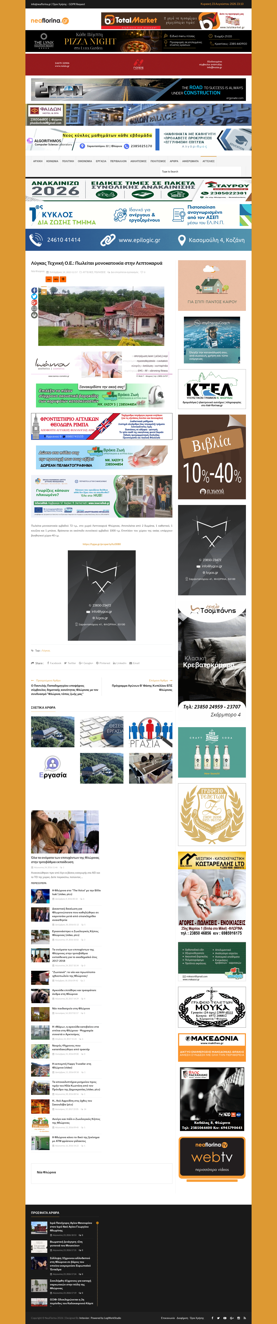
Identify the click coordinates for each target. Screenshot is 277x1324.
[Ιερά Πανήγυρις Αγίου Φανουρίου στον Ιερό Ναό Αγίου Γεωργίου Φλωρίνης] (39, 1228)
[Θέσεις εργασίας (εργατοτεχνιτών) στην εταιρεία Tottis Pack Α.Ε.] (101, 731)
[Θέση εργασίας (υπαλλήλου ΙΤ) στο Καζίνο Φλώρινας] (101, 768)
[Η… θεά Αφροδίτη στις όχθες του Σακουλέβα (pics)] (40, 1106)
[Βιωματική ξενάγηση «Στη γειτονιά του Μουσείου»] (39, 1246)
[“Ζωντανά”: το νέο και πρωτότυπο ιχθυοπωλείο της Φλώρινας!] (40, 978)
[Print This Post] (34, 314)
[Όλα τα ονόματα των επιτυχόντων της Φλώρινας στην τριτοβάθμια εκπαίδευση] (65, 831)
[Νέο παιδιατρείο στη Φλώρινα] (40, 1014)
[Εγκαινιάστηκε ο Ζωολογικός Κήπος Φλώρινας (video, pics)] (40, 937)
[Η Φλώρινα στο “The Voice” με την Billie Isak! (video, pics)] (40, 896)
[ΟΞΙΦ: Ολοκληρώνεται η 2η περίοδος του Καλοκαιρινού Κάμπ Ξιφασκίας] (39, 1304)
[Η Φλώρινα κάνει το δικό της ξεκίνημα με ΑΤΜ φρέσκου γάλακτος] (40, 1143)
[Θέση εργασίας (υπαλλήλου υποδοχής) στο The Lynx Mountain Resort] (52, 731)
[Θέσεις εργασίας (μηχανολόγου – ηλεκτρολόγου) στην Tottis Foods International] (150, 731)
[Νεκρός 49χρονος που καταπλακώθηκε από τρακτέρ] (40, 1051)
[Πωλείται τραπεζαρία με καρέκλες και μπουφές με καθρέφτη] (150, 768)
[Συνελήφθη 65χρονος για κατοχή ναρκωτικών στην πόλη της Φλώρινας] (39, 1285)
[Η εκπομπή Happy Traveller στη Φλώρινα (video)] (40, 1069)
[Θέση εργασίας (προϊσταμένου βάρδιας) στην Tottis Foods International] (52, 768)
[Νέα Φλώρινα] (50, 20)
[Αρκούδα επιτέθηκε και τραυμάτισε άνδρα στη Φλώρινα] (40, 996)
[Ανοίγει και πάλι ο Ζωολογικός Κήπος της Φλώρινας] (40, 1125)
